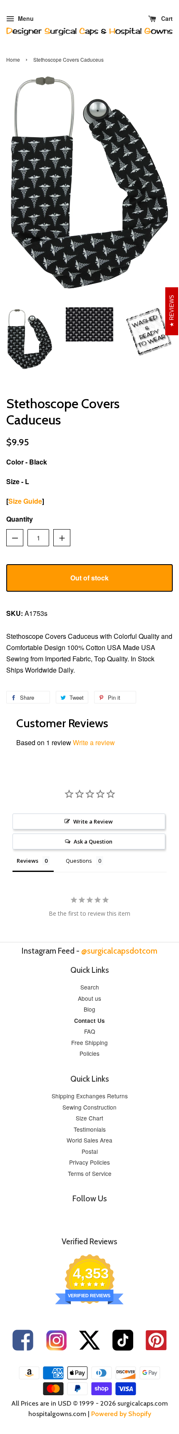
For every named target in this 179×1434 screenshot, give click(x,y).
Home (13, 59)
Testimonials (90, 1129)
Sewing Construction (89, 1107)
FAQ (89, 1031)
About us (89, 998)
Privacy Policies (89, 1162)
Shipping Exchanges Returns (90, 1096)
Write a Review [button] (93, 821)
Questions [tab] (79, 860)
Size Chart (89, 1118)
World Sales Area (89, 1140)
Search (89, 987)
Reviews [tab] (27, 860)
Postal (90, 1151)
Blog (89, 1009)
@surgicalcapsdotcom (119, 951)
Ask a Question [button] (93, 841)
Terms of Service (90, 1173)
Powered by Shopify (121, 1414)
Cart (166, 18)
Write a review (94, 742)
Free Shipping (89, 1042)
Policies (89, 1053)
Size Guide (25, 501)
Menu (25, 18)
